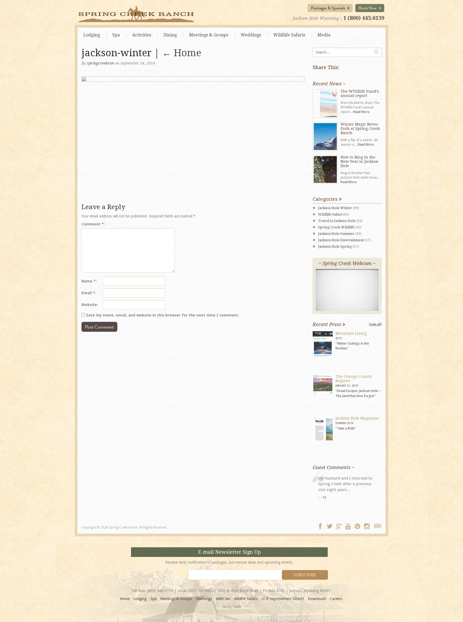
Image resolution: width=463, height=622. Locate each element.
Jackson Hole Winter (335, 208)
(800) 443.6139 (160, 591)
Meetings (208, 34)
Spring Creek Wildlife (336, 227)
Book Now (368, 8)
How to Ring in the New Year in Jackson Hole (360, 161)
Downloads (317, 599)
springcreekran (100, 63)
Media (324, 34)
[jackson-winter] (193, 138)
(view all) (375, 324)
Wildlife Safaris (289, 34)
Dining (170, 34)
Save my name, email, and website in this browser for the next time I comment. (162, 315)
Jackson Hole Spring (335, 246)
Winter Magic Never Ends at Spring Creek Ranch (360, 128)
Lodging (91, 34)
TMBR (237, 607)
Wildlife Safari (330, 214)
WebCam (223, 599)
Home (181, 53)
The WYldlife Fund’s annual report (360, 93)
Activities (141, 34)
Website (89, 305)
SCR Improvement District (283, 599)
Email (88, 293)
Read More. (361, 112)
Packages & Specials (328, 8)
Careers (336, 599)
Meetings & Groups (176, 599)
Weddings (251, 34)
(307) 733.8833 (201, 591)
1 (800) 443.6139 (363, 18)
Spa (116, 34)
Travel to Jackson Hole (337, 221)
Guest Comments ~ (333, 467)
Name (88, 281)
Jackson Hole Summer (336, 234)
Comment (92, 224)
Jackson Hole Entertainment (341, 240)
